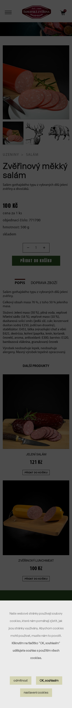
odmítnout (20, 680)
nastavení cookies (36, 692)
